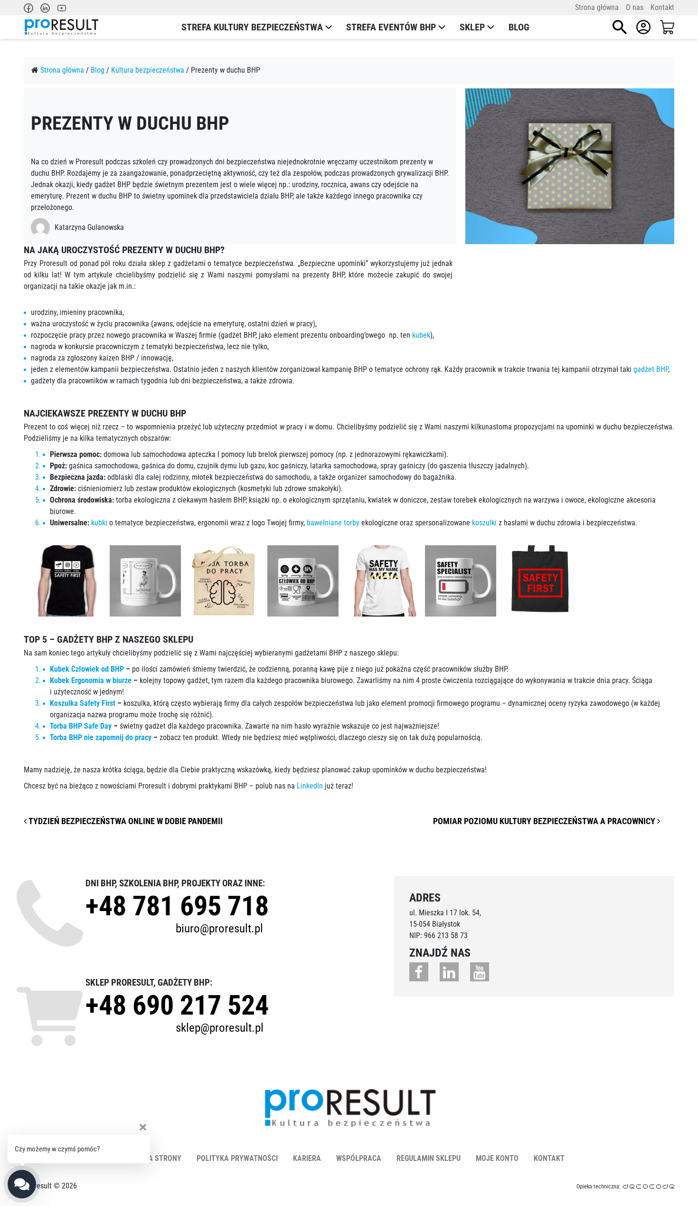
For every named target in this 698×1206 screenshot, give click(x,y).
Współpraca (358, 1158)
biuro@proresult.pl (219, 928)
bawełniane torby (333, 522)
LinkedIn (310, 785)
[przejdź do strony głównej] (61, 27)
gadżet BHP (650, 369)
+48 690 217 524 (177, 1005)
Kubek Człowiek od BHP (87, 669)
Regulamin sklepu (428, 1158)
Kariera (307, 1158)
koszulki (484, 522)
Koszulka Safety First (82, 703)
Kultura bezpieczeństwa (147, 70)
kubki (99, 522)
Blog (519, 27)
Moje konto (497, 1158)
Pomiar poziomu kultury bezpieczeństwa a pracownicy (545, 821)
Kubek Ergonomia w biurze (91, 680)
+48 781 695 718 (177, 906)
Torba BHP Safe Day (81, 726)
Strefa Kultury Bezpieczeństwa (252, 27)
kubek (421, 335)
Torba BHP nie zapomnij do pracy (100, 737)
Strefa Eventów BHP (391, 27)
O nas (634, 7)
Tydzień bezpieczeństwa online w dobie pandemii (125, 821)
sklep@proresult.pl (220, 1028)
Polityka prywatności (237, 1158)
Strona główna (597, 7)
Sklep (472, 27)
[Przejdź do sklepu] (667, 27)
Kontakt (662, 7)
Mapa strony (157, 1158)
